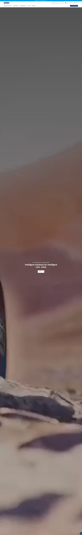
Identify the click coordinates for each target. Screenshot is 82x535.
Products (40, 271)
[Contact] (81, 533)
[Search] (53, 3)
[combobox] (59, 3)
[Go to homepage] (6, 3)
